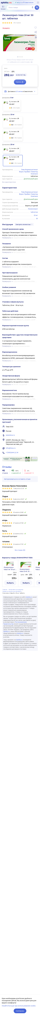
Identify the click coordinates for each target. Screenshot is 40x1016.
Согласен (20, 1011)
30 (37, 218)
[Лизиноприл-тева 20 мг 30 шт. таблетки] (12, 160)
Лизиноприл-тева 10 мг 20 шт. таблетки (26, 570)
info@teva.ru (11, 448)
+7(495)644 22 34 (12, 452)
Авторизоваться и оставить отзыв (17, 479)
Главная (4, 589)
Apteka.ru (29, 597)
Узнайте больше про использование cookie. (19, 1006)
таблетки (34, 212)
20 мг (36, 215)
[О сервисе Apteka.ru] (38, 2)
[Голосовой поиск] (32, 7)
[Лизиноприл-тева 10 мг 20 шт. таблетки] (12, 122)
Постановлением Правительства (15, 623)
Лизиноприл (33, 209)
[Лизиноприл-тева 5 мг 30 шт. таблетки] (11, 105)
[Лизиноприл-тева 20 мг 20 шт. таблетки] (11, 150)
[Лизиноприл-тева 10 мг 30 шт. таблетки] (12, 135)
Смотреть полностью (23, 224)
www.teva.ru (10, 435)
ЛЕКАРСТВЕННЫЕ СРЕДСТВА (16, 589)
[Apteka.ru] (6, 2)
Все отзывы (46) (20, 550)
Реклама (34, 458)
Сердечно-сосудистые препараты (12, 591)
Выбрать (10, 583)
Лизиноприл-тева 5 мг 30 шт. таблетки (10, 568)
